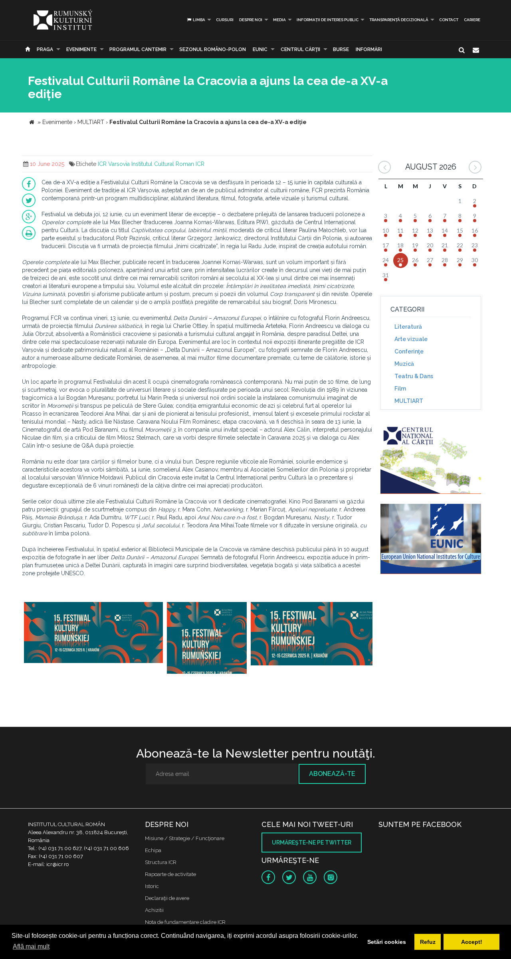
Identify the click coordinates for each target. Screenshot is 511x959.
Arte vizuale (411, 339)
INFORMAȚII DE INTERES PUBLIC (327, 20)
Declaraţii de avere (167, 898)
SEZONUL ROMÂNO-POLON (212, 49)
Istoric (152, 886)
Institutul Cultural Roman (162, 164)
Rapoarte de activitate (170, 874)
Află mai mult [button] (31, 946)
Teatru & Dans (413, 376)
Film (400, 388)
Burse (341, 49)
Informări (369, 49)
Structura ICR (160, 862)
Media (279, 20)
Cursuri (225, 20)
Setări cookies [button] (386, 942)
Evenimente (81, 49)
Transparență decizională (398, 20)
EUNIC (260, 49)
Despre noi (250, 20)
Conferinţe (409, 351)
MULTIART (408, 401)
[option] (93, 637)
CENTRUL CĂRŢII (300, 49)
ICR (200, 164)
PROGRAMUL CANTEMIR (137, 49)
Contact (448, 20)
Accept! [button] (471, 942)
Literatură (408, 327)
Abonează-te (332, 773)
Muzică (404, 364)
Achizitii (154, 910)
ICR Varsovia (114, 164)
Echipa (153, 850)
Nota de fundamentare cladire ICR (185, 922)
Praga (45, 49)
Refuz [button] (428, 942)
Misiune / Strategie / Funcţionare (184, 838)
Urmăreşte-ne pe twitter (311, 842)
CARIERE (472, 20)
